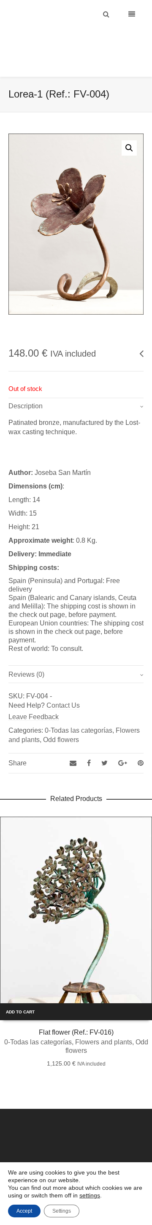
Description (25, 384)
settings (89, 1195)
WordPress (107, 1154)
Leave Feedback (33, 695)
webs (129, 1154)
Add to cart (20, 990)
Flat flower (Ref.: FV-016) (76, 1011)
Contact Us (63, 684)
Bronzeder (68, 1154)
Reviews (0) (26, 653)
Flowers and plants (103, 1020)
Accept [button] (24, 1211)
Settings (61, 1211)
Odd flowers (61, 718)
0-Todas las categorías (78, 709)
